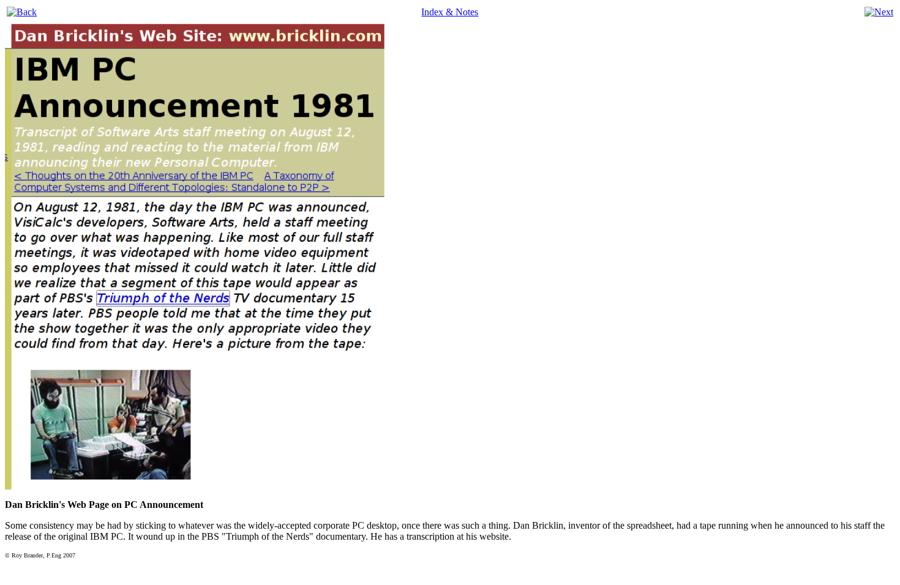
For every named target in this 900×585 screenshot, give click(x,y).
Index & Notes (449, 12)
